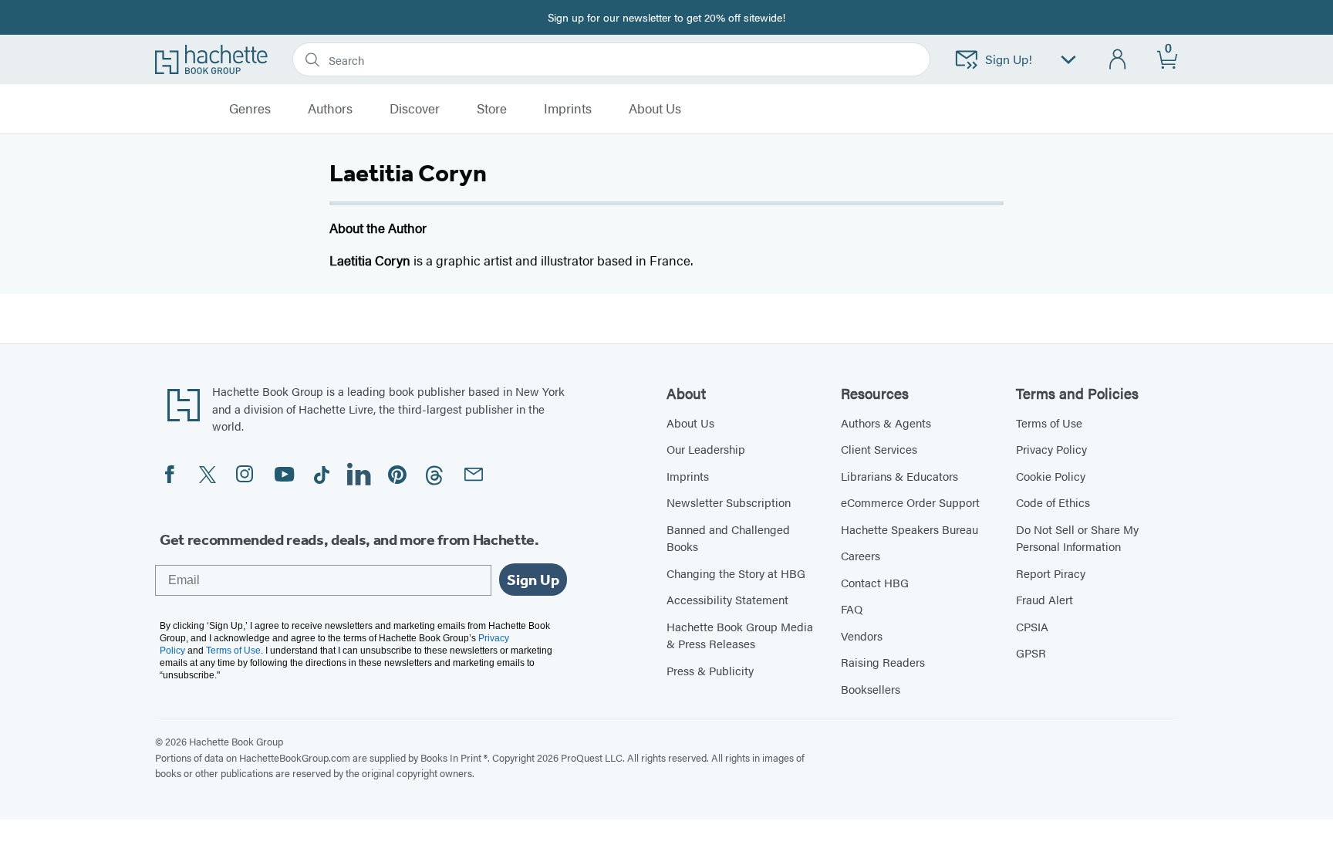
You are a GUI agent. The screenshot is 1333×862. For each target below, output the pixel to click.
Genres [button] (250, 108)
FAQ (851, 608)
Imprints (568, 108)
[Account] (1118, 59)
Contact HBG (875, 582)
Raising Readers (883, 662)
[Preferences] (1068, 60)
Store (492, 108)
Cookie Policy (1050, 476)
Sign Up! (1008, 59)
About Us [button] (655, 108)
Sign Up (533, 579)
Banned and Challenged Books (728, 538)
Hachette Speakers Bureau (909, 529)
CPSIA (1032, 626)
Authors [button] (330, 108)
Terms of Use (1049, 422)
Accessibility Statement (727, 599)
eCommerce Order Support (910, 502)
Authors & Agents (886, 422)
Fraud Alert (1044, 599)
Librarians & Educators (899, 476)
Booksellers (870, 689)
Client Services (879, 449)
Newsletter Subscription (728, 502)
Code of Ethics (1053, 502)
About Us (690, 422)
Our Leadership (705, 449)
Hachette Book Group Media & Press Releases (739, 635)
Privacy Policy (1051, 449)
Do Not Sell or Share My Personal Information (1077, 538)
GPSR (1031, 652)
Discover (415, 108)
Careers (860, 555)
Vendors (861, 635)
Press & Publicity (710, 670)
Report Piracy (1050, 573)
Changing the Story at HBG (735, 573)
